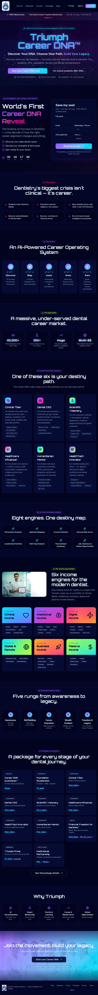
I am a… (77, 135)
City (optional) (61, 135)
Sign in (80, 6)
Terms (91, 985)
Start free (91, 6)
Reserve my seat (72, 146)
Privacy (84, 985)
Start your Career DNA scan (26, 71)
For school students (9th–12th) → (69, 71)
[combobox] (83, 138)
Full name (59, 116)
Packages (49, 6)
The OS (19, 6)
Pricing (71, 6)
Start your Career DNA (47, 959)
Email (58, 125)
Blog (58, 6)
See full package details (47, 873)
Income (39, 6)
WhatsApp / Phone (82, 125)
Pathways (29, 6)
